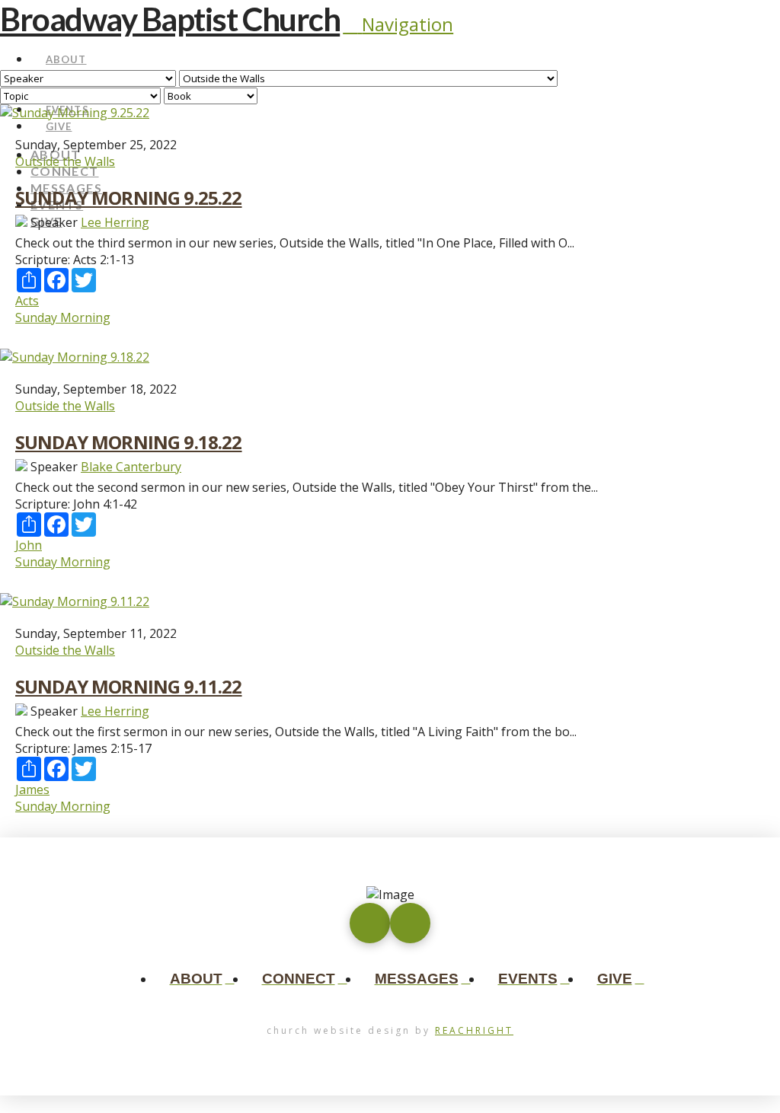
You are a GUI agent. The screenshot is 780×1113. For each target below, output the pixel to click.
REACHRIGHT (474, 1030)
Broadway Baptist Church (170, 19)
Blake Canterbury (131, 466)
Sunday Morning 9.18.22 (128, 441)
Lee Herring (115, 222)
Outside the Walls (65, 161)
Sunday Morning (62, 317)
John (28, 545)
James (32, 789)
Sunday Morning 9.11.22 (128, 686)
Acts (27, 300)
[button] (398, 24)
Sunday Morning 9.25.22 (128, 197)
